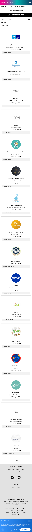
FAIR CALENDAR (16, 491)
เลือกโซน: (3, 23)
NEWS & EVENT (16, 488)
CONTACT (16, 494)
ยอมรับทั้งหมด (25, 529)
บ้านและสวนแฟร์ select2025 (11, 7)
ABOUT (16, 485)
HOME (2, 7)
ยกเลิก (15, 529)
